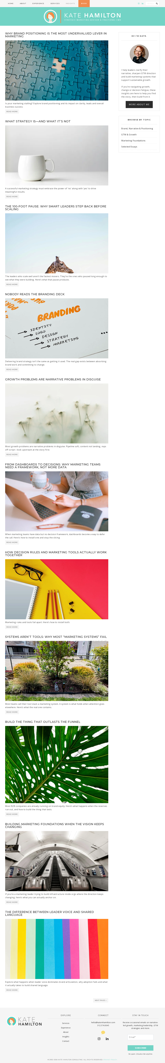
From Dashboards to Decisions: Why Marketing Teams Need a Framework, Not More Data (53, 466)
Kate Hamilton (82, 16)
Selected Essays (129, 146)
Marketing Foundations (133, 140)
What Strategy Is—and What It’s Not (38, 121)
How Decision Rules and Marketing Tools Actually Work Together (56, 554)
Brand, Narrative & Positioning (137, 128)
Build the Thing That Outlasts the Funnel (42, 722)
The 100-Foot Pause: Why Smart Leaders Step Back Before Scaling (55, 208)
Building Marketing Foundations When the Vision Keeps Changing (54, 825)
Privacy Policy (110, 1060)
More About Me (139, 104)
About (66, 1032)
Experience (66, 1027)
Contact (65, 1041)
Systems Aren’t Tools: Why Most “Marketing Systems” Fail (56, 637)
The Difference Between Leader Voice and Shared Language (49, 913)
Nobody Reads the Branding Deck (35, 294)
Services (65, 1023)
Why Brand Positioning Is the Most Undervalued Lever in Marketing (56, 35)
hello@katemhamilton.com (103, 1022)
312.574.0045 (103, 1025)
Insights (65, 1036)
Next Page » (100, 1000)
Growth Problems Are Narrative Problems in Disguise (53, 379)
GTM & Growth (129, 134)
